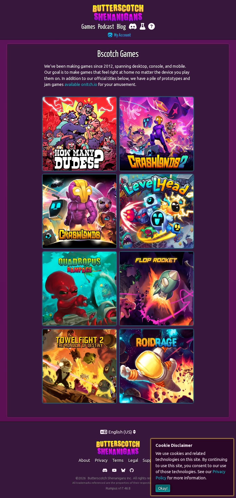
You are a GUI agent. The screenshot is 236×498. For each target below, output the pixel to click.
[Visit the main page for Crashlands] (79, 177)
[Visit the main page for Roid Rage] (156, 332)
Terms (118, 460)
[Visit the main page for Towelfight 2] (79, 332)
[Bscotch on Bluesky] (123, 471)
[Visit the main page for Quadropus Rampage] (79, 254)
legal (133, 460)
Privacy (101, 460)
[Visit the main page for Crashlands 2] (156, 100)
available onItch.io (81, 84)
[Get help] (151, 27)
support (150, 460)
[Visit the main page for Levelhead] (156, 177)
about (84, 460)
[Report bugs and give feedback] (142, 27)
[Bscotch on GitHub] (131, 471)
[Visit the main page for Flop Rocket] (156, 254)
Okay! (163, 488)
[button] (118, 35)
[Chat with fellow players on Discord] (133, 27)
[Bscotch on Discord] (105, 471)
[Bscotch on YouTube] (114, 471)
